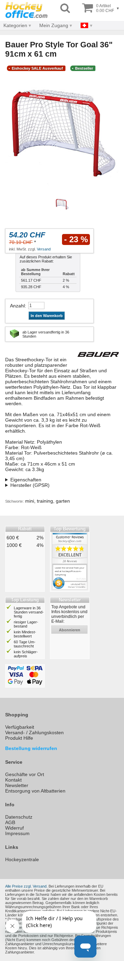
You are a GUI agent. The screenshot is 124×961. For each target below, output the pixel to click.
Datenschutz (18, 817)
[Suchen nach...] (65, 8)
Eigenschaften (25, 479)
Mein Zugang (53, 25)
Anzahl (17, 305)
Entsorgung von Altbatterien (35, 791)
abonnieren (69, 630)
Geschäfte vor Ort (24, 774)
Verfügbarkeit (19, 727)
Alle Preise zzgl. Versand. (26, 886)
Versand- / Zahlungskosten (34, 732)
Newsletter (16, 785)
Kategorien (15, 25)
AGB (10, 822)
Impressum (17, 833)
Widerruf (14, 828)
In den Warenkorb (47, 316)
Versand (44, 249)
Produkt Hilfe (19, 738)
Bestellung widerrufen (31, 748)
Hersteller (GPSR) (30, 485)
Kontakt (13, 780)
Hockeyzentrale (22, 859)
